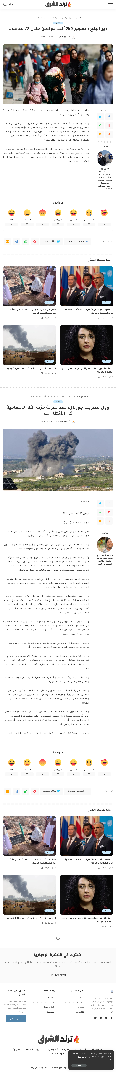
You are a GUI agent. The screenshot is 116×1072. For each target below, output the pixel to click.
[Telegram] (16, 241)
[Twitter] (100, 116)
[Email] (100, 134)
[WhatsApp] (100, 125)
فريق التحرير (62, 37)
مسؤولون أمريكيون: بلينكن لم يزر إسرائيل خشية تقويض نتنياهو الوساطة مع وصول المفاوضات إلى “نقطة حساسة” (104, 179)
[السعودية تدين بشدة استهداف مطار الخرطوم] (29, 345)
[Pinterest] (109, 125)
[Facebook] (109, 116)
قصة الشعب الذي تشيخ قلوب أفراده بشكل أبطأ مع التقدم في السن (105, 560)
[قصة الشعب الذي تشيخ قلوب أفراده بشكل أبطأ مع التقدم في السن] (105, 545)
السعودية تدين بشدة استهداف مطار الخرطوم (31, 369)
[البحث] (6, 4)
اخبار (58, 23)
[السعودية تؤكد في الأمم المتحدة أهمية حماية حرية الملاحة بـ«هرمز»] (86, 286)
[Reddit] (109, 134)
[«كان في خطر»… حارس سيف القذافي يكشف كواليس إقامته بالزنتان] (29, 286)
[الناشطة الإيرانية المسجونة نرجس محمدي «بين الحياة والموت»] (86, 345)
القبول (79, 1065)
